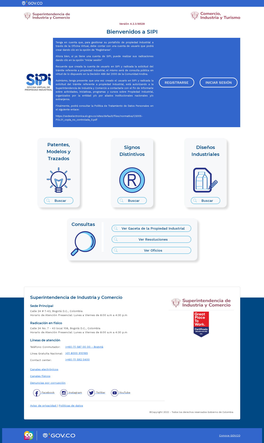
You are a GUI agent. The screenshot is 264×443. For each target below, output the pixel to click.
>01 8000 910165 (76, 353)
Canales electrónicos (44, 369)
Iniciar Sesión (218, 82)
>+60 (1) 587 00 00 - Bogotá (84, 346)
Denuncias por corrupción (48, 382)
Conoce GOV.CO (229, 435)
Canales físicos (40, 376)
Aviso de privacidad (43, 405)
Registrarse (176, 82)
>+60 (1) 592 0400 (77, 359)
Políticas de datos (71, 405)
